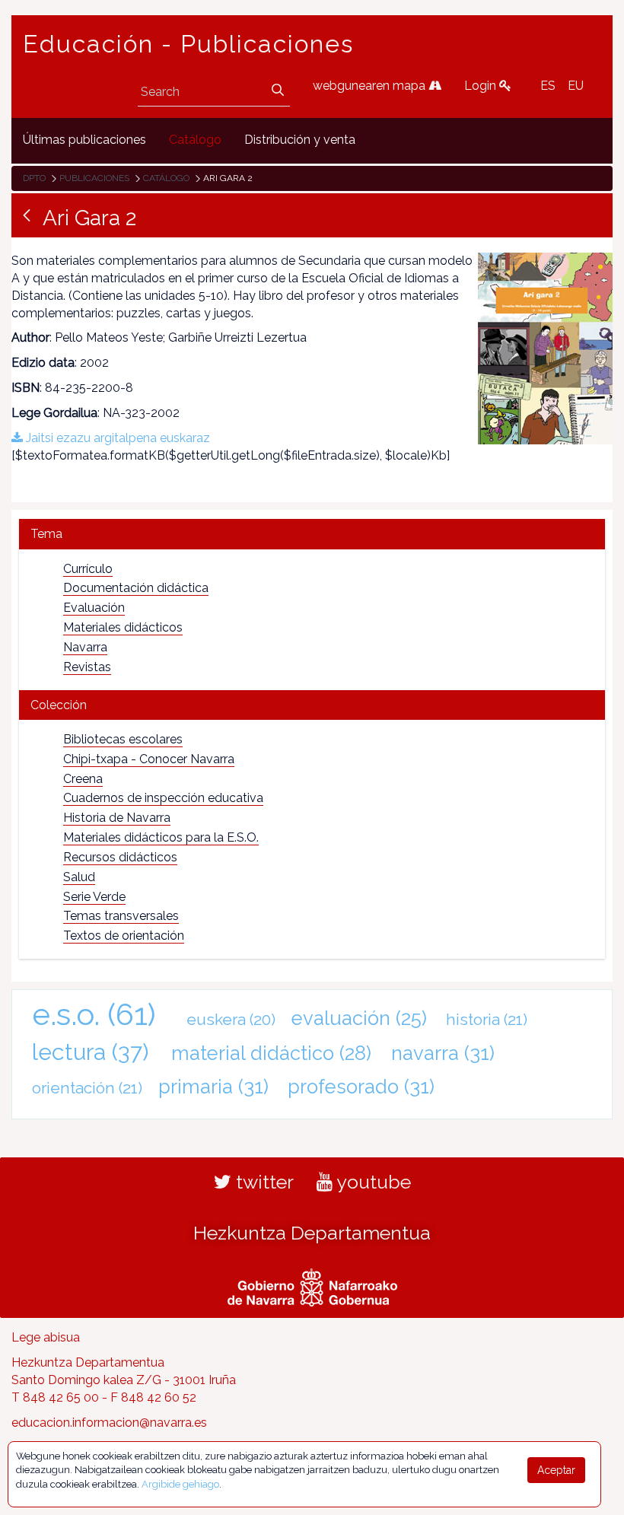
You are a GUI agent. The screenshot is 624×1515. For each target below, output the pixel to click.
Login (481, 85)
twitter (262, 1181)
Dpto (34, 178)
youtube (372, 1181)
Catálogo (166, 178)
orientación (87, 1087)
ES (548, 85)
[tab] (312, 534)
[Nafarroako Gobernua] (312, 1286)
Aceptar (556, 1470)
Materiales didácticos (123, 627)
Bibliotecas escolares (123, 739)
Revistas (87, 667)
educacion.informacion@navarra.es (109, 1422)
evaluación (359, 1018)
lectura (90, 1051)
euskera (230, 1019)
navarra (443, 1053)
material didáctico (271, 1053)
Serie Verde (94, 897)
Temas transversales (121, 916)
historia (486, 1019)
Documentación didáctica (136, 588)
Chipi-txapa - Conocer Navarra (148, 759)
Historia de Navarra (116, 817)
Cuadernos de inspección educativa (163, 798)
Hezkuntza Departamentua (312, 1232)
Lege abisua (45, 1337)
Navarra (85, 647)
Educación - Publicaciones (188, 44)
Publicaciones (94, 178)
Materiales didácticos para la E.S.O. (161, 837)
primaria (213, 1086)
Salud (79, 877)
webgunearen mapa (370, 85)
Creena (83, 779)
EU (576, 85)
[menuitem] (84, 140)
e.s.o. (94, 1014)
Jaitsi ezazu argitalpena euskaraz (116, 438)
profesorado (361, 1086)
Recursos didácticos (120, 857)
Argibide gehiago (180, 1484)
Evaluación (94, 607)
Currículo (88, 569)
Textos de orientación (123, 935)
